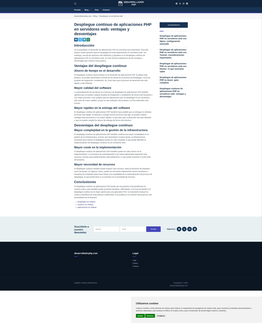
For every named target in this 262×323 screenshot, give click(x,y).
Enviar (153, 229)
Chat (96, 10)
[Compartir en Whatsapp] (88, 39)
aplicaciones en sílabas (87, 207)
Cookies (135, 263)
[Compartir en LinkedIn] (84, 39)
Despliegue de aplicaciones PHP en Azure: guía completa (173, 80)
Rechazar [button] (150, 316)
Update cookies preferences (85, 283)
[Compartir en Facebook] (76, 39)
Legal (134, 260)
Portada (77, 10)
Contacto (106, 10)
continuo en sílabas (85, 205)
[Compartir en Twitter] (80, 39)
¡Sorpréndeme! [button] (174, 25)
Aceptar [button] (140, 316)
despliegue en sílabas (86, 202)
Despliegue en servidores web (111, 16)
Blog (86, 10)
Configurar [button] (161, 316)
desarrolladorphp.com (82, 16)
